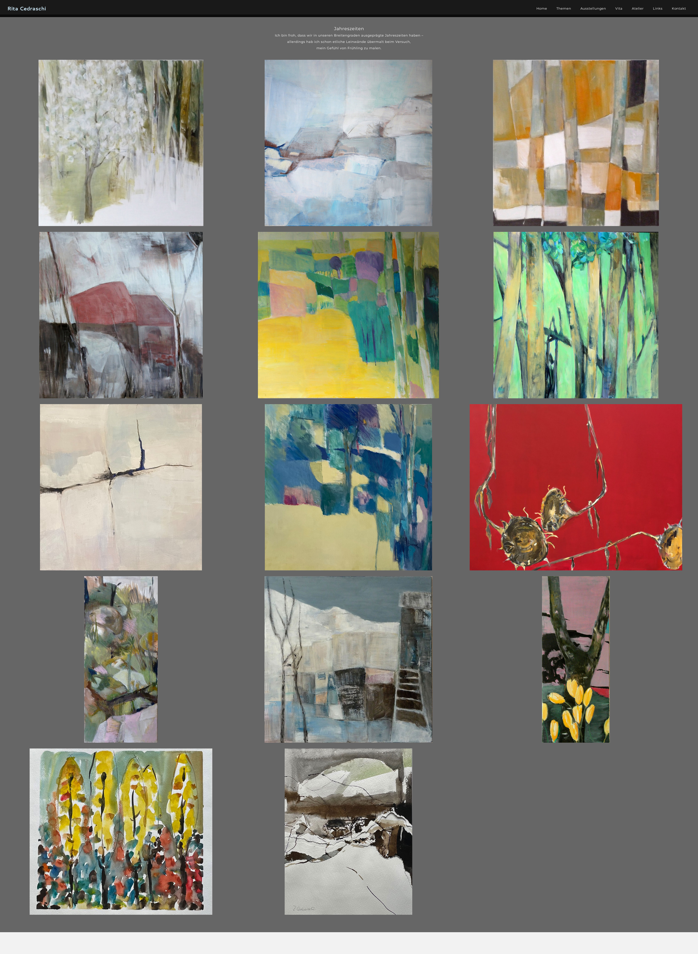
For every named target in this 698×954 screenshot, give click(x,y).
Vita (619, 9)
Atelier (638, 9)
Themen (563, 9)
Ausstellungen (593, 9)
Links (658, 9)
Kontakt (679, 9)
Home (541, 9)
